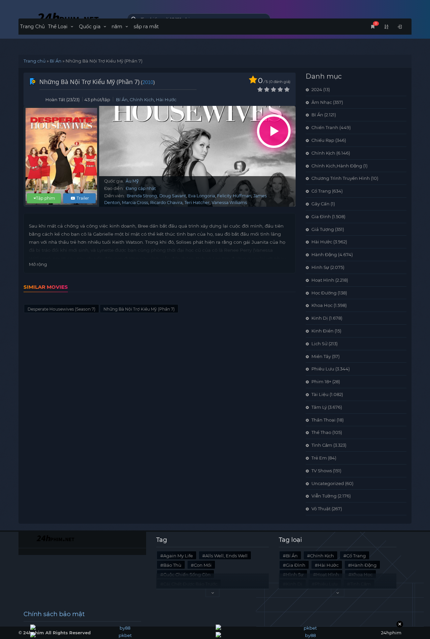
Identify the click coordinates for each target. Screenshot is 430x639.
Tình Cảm (321, 445)
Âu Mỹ (132, 181)
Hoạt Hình (322, 280)
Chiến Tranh (324, 127)
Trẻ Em (319, 458)
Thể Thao (321, 432)
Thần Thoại (323, 420)
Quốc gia (90, 27)
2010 (147, 82)
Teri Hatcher (197, 202)
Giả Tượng (322, 229)
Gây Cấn (320, 203)
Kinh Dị (319, 318)
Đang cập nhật (141, 188)
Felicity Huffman (234, 195)
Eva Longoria (201, 195)
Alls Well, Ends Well (226, 555)
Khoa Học (322, 305)
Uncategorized (327, 483)
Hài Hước (166, 99)
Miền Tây (321, 356)
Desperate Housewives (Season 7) (61, 309)
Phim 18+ (321, 381)
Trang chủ (35, 61)
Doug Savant (172, 195)
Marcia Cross (135, 202)
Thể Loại (58, 27)
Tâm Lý (319, 407)
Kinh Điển (322, 330)
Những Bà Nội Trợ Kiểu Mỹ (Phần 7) (139, 309)
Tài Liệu (320, 394)
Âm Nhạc (321, 102)
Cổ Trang (321, 191)
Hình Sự (320, 267)
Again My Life (178, 555)
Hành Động (324, 254)
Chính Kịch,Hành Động (336, 165)
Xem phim (274, 131)
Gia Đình (321, 216)
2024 (316, 89)
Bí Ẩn (55, 61)
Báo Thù (172, 565)
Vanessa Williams (229, 202)
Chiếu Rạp (322, 140)
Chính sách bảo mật (54, 614)
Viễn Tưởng (324, 495)
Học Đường (324, 292)
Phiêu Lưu (322, 368)
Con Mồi (203, 565)
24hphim (67, 17)
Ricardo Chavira (166, 202)
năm (118, 27)
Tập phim (45, 198)
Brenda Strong (142, 195)
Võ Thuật (321, 508)
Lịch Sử (319, 343)
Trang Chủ (32, 27)
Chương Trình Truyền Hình (340, 178)
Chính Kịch (142, 99)
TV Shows (321, 470)
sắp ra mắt (146, 27)
